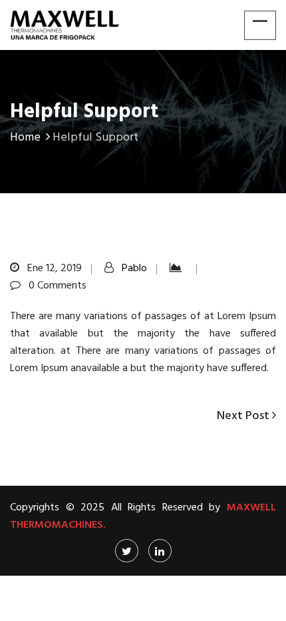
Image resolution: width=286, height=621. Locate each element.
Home (25, 137)
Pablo (134, 268)
